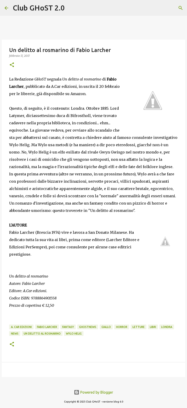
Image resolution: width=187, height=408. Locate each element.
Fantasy (68, 326)
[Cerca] (71, 8)
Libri (153, 326)
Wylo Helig (74, 333)
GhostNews (87, 326)
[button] (12, 65)
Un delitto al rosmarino (42, 333)
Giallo (106, 326)
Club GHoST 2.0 (39, 8)
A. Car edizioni (21, 326)
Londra (166, 326)
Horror (121, 326)
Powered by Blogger (96, 392)
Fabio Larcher (47, 326)
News (14, 333)
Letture (138, 326)
